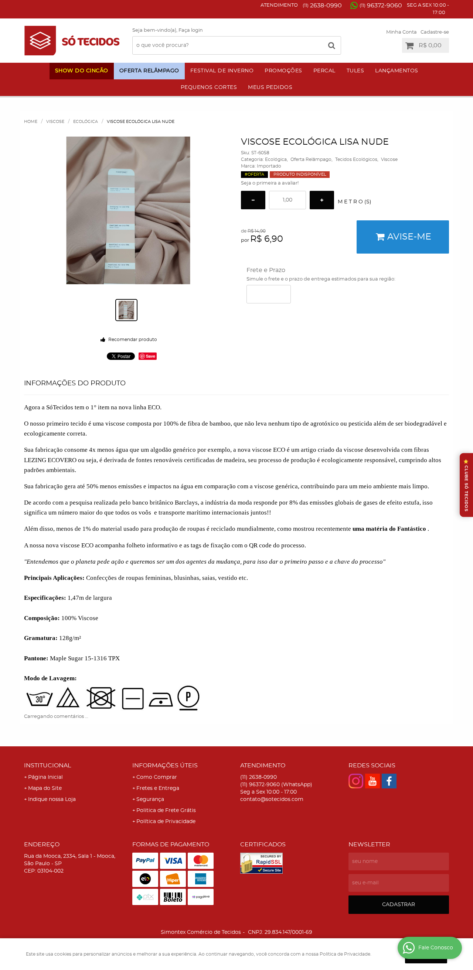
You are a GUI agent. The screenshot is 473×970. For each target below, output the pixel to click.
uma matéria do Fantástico (389, 528)
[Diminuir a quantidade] (253, 200)
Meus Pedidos (270, 87)
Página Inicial (45, 777)
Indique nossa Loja (52, 799)
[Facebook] (389, 781)
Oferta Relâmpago (149, 70)
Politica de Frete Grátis (166, 810)
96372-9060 (381, 5)
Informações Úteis (165, 765)
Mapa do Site (45, 788)
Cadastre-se (435, 32)
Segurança (150, 799)
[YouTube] (372, 781)
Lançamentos (396, 70)
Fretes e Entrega (157, 788)
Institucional (47, 765)
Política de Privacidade (165, 821)
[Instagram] (355, 781)
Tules (355, 70)
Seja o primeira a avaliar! (270, 183)
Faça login (190, 30)
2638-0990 (322, 5)
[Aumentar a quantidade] (322, 200)
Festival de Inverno (222, 70)
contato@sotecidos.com (271, 799)
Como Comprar (156, 777)
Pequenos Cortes (209, 87)
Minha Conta (401, 32)
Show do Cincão (81, 70)
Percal (324, 70)
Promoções (283, 70)
